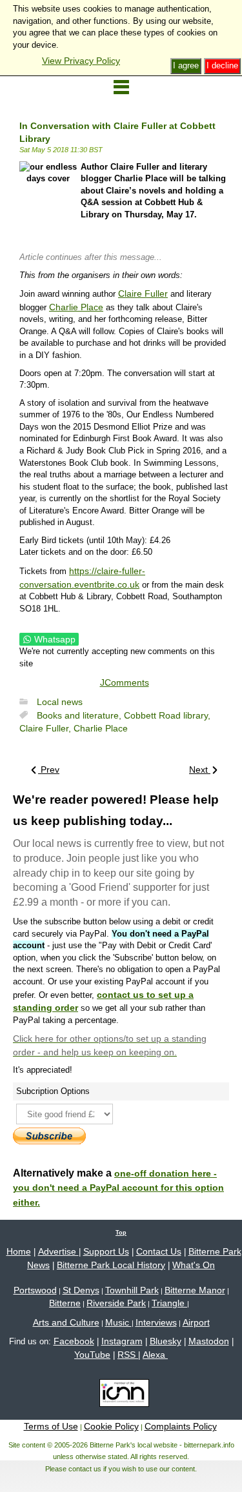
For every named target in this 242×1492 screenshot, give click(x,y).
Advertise (58, 1251)
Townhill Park (132, 1290)
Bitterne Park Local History (111, 1265)
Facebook (74, 1341)
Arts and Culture (66, 1322)
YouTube (92, 1354)
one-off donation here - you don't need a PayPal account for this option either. (118, 1188)
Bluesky (165, 1341)
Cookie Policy (111, 1426)
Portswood (35, 1290)
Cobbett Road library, (167, 715)
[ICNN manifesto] (121, 1395)
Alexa (155, 1354)
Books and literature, (80, 715)
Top (121, 1232)
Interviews (156, 1322)
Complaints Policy (181, 1426)
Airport (196, 1322)
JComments (124, 682)
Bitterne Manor (195, 1290)
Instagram (122, 1341)
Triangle (169, 1303)
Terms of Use (51, 1426)
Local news (60, 702)
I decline (222, 65)
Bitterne (65, 1303)
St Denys (81, 1290)
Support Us (106, 1251)
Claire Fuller (143, 293)
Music (118, 1322)
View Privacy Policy (81, 60)
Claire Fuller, (46, 728)
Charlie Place (76, 307)
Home (18, 1251)
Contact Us (158, 1251)
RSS (127, 1354)
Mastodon (208, 1341)
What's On (193, 1265)
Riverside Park (116, 1303)
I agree (186, 65)
